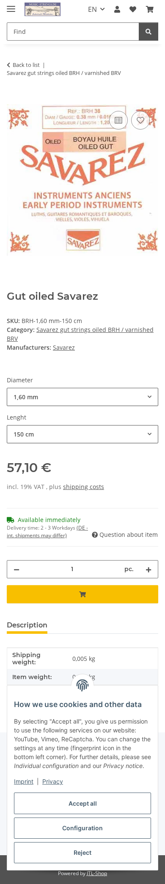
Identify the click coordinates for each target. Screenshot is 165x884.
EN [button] (92, 9)
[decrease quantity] (16, 569)
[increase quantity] (148, 569)
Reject (82, 852)
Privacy (52, 781)
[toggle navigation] (11, 5)
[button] (117, 9)
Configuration (82, 828)
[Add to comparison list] (118, 120)
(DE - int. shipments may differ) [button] (47, 531)
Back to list (26, 65)
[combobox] (82, 397)
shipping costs (83, 487)
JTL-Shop (97, 873)
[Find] (148, 31)
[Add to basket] (13, 99)
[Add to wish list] (140, 120)
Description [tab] (27, 625)
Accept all (83, 803)
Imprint (23, 781)
